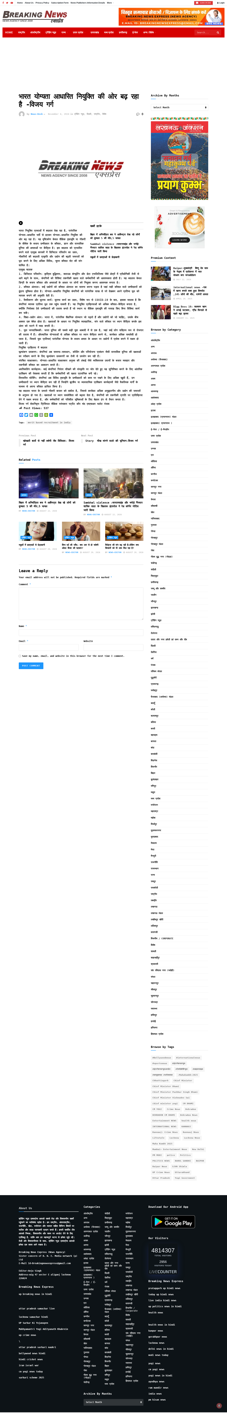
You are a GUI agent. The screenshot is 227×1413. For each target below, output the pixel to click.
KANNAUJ (186, 1127)
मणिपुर (153, 786)
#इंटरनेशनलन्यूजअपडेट (161, 1069)
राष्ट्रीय (21, 32)
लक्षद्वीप (154, 900)
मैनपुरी (153, 855)
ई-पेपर (135, 32)
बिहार (153, 773)
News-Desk (37, 114)
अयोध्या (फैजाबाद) (159, 359)
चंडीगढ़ (154, 563)
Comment (25, 584)
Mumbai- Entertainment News (170, 1149)
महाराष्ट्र (154, 811)
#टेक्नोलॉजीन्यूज (182, 1069)
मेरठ (152, 849)
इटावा (153, 410)
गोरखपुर (154, 537)
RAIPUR (200, 1161)
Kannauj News (191, 1132)
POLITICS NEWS (161, 1161)
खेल (152, 512)
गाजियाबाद (155, 518)
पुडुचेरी (154, 677)
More (109, 3)
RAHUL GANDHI (183, 1161)
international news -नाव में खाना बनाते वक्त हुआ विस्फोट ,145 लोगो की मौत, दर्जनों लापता (190, 291)
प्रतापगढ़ (155, 684)
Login (222, 3)
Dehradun (190, 1109)
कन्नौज (154, 474)
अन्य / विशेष (148, 32)
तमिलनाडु (155, 626)
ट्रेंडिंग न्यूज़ (51, 32)
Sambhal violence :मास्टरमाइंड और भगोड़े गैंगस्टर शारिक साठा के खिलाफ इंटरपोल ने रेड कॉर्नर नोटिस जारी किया (116, 248)
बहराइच (154, 735)
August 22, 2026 (47, 511)
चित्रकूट (154, 575)
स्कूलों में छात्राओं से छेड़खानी (104, 257)
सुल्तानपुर (155, 995)
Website (88, 641)
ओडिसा (154, 461)
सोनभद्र (154, 1002)
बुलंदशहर (154, 779)
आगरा (153, 385)
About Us (29, 3)
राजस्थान (155, 868)
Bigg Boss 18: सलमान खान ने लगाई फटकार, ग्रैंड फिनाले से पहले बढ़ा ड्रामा (190, 310)
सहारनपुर (155, 983)
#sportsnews (160, 1063)
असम (153, 378)
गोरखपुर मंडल (157, 544)
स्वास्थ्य (154, 1008)
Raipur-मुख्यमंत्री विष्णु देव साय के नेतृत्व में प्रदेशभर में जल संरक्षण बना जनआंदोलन (190, 272)
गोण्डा (153, 531)
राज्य (63, 32)
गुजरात (154, 525)
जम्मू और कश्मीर (158, 588)
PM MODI (157, 1155)
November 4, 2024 (58, 114)
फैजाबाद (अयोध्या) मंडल (162, 696)
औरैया (153, 467)
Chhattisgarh (161, 1081)
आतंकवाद (155, 397)
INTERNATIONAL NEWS (164, 1127)
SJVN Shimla (179, 1166)
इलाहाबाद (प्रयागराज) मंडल (163, 416)
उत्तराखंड (95, 32)
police (171, 1155)
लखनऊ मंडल (157, 913)
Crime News (173, 1109)
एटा (152, 455)
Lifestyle (159, 1138)
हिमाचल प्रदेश (157, 1034)
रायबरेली (154, 887)
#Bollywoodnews (162, 1058)
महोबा (153, 817)
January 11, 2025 (185, 318)
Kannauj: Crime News (165, 1132)
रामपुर (153, 881)
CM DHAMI (188, 1104)
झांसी (153, 614)
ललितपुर (154, 925)
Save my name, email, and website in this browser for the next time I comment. (73, 656)
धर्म (152, 658)
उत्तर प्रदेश (78, 32)
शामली (153, 951)
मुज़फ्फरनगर (156, 830)
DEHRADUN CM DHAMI (164, 1115)
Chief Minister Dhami (166, 1086)
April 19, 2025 (183, 299)
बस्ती (153, 728)
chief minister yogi (165, 1104)
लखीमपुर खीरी (157, 919)
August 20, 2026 (47, 549)
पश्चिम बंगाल (156, 671)
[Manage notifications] (219, 1405)
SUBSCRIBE (205, 3)
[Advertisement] (113, 62)
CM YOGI (157, 1109)
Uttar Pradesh (161, 1178)
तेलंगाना (154, 633)
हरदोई (153, 1021)
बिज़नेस (154, 760)
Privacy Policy (42, 3)
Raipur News (160, 1166)
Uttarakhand (182, 1172)
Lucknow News (192, 1138)
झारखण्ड (154, 607)
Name (23, 626)
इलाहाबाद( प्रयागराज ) (161, 423)
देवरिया (154, 652)
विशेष (104, 114)
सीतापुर (154, 989)
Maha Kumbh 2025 (162, 1144)
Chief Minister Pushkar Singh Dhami (175, 1092)
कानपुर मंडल (156, 493)
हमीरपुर (154, 1015)
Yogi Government (185, 1178)
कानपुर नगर (156, 486)
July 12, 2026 (183, 280)
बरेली (153, 709)
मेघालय (154, 843)
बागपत (153, 741)
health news (189, 1121)
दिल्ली (89, 114)
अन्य (153, 346)
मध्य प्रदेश (109, 32)
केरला (153, 499)
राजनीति (154, 862)
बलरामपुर (154, 715)
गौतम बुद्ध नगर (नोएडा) (162, 556)
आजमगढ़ (154, 391)
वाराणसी (154, 932)
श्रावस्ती (154, 964)
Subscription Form (60, 3)
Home (20, 3)
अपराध (24, 495)
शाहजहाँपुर (155, 957)
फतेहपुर (154, 690)
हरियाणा (154, 1027)
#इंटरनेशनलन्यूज (178, 1063)
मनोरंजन (154, 805)
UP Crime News (161, 1172)
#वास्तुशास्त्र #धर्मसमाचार (163, 1075)
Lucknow (174, 1138)
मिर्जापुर (154, 824)
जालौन (153, 594)
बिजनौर (154, 766)
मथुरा (153, 792)
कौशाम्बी (154, 506)
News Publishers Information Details (88, 3)
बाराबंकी (154, 754)
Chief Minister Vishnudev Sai (171, 1098)
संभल (153, 976)
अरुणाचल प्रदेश (158, 365)
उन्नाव (153, 448)
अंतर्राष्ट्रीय (35, 32)
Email (23, 641)
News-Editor (28, 511)
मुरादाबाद (154, 836)
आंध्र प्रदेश (156, 404)
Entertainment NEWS (164, 1121)
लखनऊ (154, 906)
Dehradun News (189, 1115)
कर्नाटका (154, 480)
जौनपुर (154, 601)
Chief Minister (183, 1081)
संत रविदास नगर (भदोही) (162, 970)
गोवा (152, 550)
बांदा (152, 747)
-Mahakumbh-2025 (188, 1075)
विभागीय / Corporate (162, 938)
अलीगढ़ (154, 372)
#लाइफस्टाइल (198, 1069)
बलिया (153, 722)
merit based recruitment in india (49, 422)
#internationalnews (188, 1058)
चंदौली (153, 569)
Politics (185, 1155)
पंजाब (153, 665)
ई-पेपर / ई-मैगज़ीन (160, 429)
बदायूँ (153, 703)
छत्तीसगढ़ (123, 32)
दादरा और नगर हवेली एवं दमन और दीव (169, 639)
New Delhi (198, 1149)
